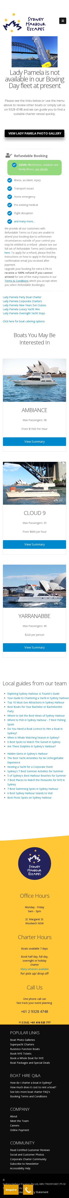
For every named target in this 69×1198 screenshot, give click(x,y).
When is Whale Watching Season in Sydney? (33, 737)
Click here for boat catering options (24, 321)
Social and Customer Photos (27, 1154)
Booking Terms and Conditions (28, 1096)
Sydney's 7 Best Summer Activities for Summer (35, 771)
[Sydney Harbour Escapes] (24, 22)
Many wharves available (34, 969)
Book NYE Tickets (20, 1053)
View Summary (34, 442)
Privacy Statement (37, 1192)
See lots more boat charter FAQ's (30, 1092)
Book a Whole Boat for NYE (27, 1058)
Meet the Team (19, 1121)
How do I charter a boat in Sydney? (31, 1082)
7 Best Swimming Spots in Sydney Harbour (32, 788)
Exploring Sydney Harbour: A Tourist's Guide (33, 693)
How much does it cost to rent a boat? (33, 1087)
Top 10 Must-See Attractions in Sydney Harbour (35, 702)
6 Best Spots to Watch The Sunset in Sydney (33, 742)
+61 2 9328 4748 (34, 1011)
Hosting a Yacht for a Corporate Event (30, 767)
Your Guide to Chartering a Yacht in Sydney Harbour (38, 698)
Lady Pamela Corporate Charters (22, 301)
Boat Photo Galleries (22, 1040)
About (13, 1116)
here (7, 252)
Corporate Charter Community (28, 1159)
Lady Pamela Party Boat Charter (22, 297)
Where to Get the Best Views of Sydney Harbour (36, 715)
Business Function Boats (25, 1049)
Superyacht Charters (22, 1044)
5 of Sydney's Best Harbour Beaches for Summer (36, 775)
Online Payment (19, 1130)
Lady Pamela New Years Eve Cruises (24, 305)
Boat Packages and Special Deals (30, 1062)
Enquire (11, 1189)
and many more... (24, 221)
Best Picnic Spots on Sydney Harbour (29, 797)
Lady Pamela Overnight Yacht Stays (24, 313)
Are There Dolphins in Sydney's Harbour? (31, 746)
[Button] (62, 21)
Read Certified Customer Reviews (30, 1150)
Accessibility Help (20, 1168)
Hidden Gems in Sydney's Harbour (27, 753)
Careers (14, 1125)
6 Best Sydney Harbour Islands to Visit (30, 793)
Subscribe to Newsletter (24, 1163)
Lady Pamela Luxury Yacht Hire (21, 309)
